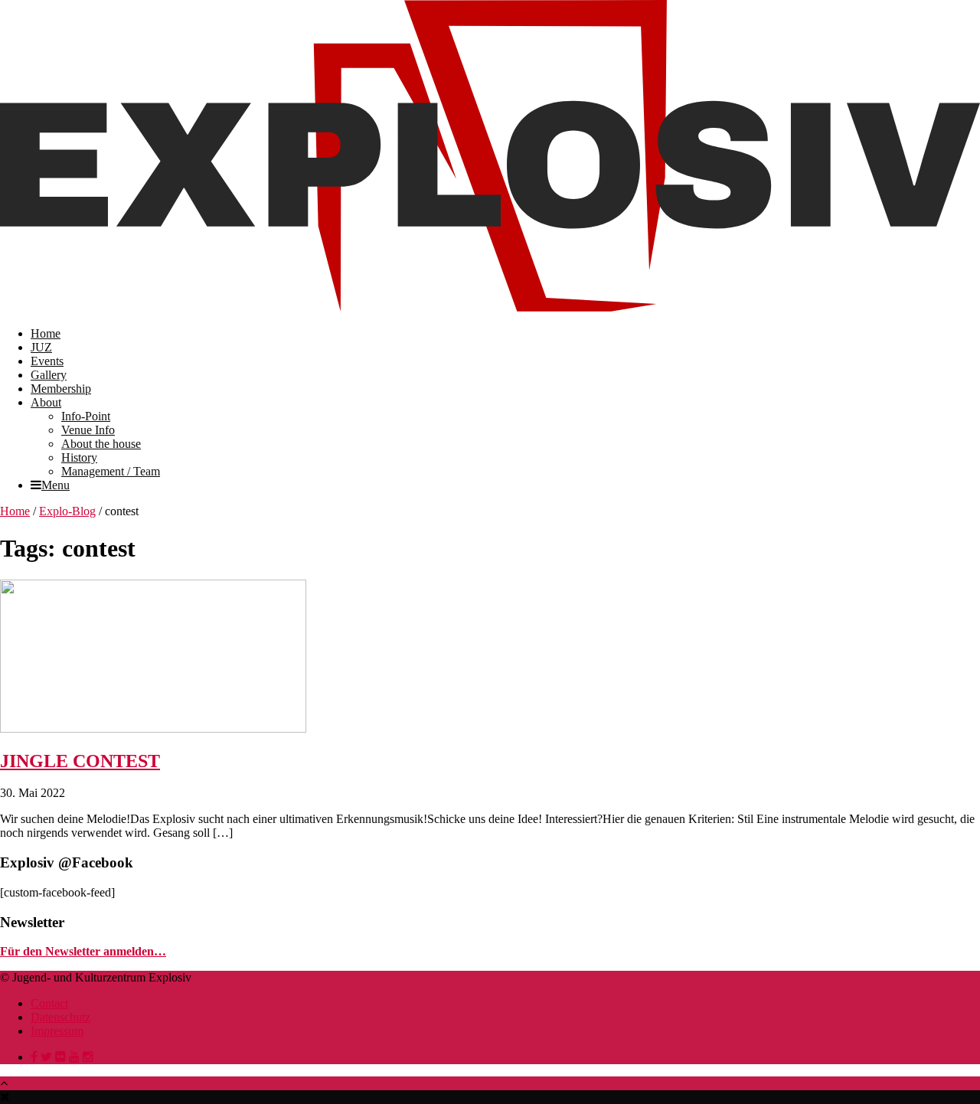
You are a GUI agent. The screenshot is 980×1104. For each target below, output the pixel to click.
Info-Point (85, 416)
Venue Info (88, 429)
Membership (61, 388)
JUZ (41, 347)
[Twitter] (46, 1056)
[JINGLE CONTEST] (153, 728)
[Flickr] (60, 1056)
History (79, 457)
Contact (49, 1003)
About (46, 402)
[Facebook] (34, 1056)
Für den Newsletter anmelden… (83, 951)
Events (47, 360)
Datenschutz (60, 1017)
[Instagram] (88, 1056)
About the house (101, 443)
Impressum (57, 1030)
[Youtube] (74, 1056)
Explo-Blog (67, 511)
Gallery (49, 374)
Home (45, 333)
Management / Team (110, 471)
